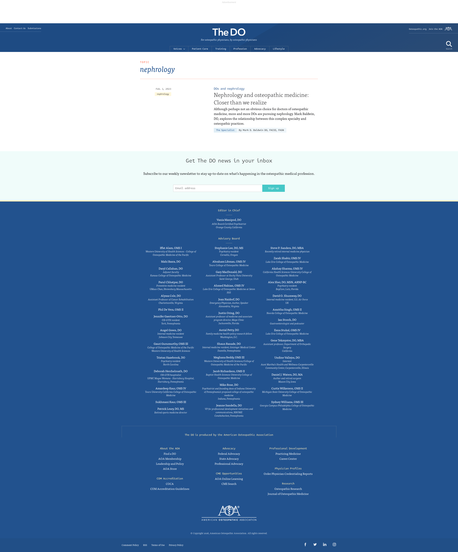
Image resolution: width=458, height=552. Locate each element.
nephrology (163, 94)
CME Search (229, 483)
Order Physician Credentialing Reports (288, 473)
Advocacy (260, 49)
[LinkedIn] (325, 545)
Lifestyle (279, 49)
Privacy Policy (176, 545)
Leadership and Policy (170, 463)
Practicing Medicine (288, 453)
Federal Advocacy (229, 453)
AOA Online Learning (229, 478)
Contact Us (20, 28)
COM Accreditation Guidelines (169, 488)
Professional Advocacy (229, 463)
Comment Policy (130, 545)
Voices (178, 49)
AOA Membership (169, 458)
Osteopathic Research (288, 488)
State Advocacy (229, 458)
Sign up (273, 188)
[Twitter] (315, 545)
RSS (145, 545)
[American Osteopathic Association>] (448, 30)
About (9, 28)
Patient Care (200, 49)
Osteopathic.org (418, 29)
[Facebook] (305, 545)
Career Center (288, 458)
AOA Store (170, 468)
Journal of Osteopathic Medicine (288, 493)
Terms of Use (158, 545)
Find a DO (170, 453)
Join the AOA (435, 29)
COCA (170, 483)
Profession (240, 49)
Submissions (34, 28)
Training (220, 49)
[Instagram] (334, 545)
